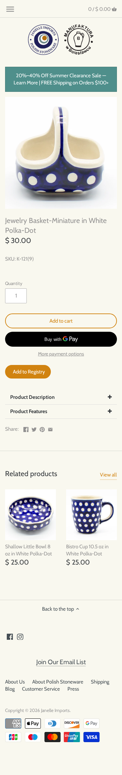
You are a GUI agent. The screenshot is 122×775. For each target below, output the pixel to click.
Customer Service (41, 689)
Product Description (32, 397)
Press (73, 689)
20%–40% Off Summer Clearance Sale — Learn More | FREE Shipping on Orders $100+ (61, 79)
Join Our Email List (61, 662)
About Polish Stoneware (57, 682)
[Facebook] (10, 636)
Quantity (13, 283)
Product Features (28, 411)
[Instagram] (20, 636)
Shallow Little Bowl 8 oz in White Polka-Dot (28, 550)
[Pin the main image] (42, 428)
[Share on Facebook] (25, 428)
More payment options (61, 353)
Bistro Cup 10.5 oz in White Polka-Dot (87, 550)
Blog (10, 689)
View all (108, 475)
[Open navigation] (10, 9)
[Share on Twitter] (34, 428)
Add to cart (61, 321)
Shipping (100, 682)
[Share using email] (50, 428)
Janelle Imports (55, 710)
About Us (15, 682)
